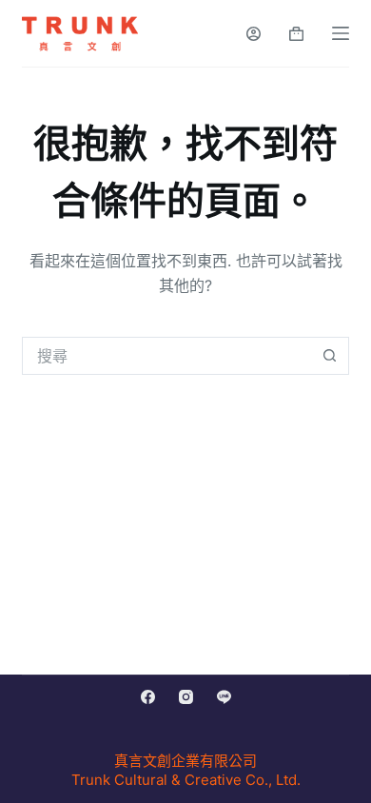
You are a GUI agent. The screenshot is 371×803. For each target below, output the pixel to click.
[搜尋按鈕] (330, 356)
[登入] (253, 34)
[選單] (340, 33)
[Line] (224, 697)
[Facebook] (148, 697)
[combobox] (167, 356)
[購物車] (296, 34)
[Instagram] (186, 697)
